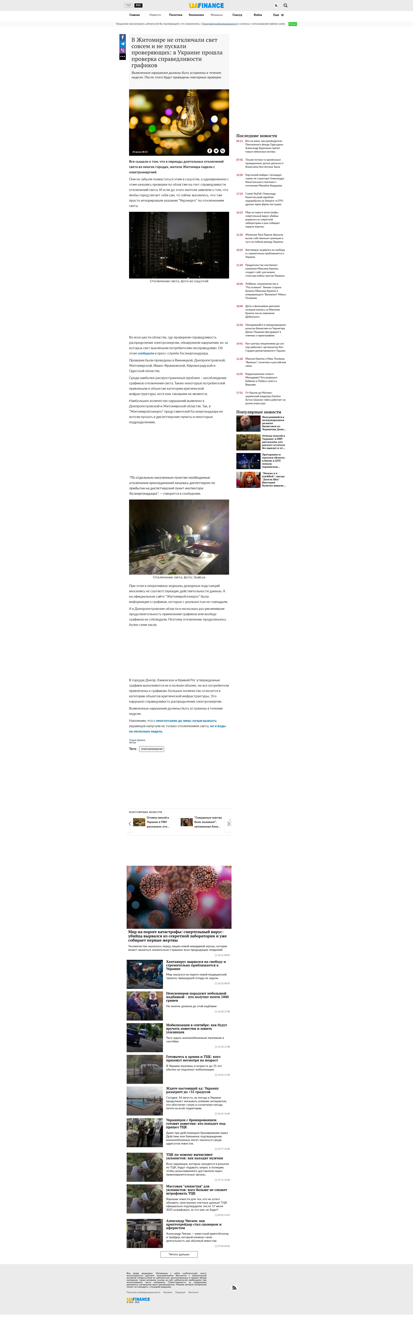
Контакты (193, 1292)
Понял (292, 24)
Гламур (237, 15)
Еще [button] (276, 15)
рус (138, 5)
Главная (134, 15)
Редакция (180, 1292)
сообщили (146, 353)
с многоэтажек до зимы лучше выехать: (185, 720)
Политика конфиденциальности (143, 1292)
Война (258, 15)
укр (128, 5)
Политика (175, 15)
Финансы (217, 15)
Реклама (167, 1292)
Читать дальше (179, 1254)
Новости (155, 15)
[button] (130, 824)
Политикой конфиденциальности (219, 24)
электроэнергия (151, 749)
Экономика (196, 15)
